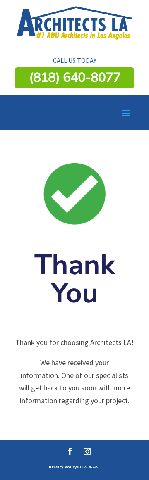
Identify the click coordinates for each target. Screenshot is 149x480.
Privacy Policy (63, 467)
